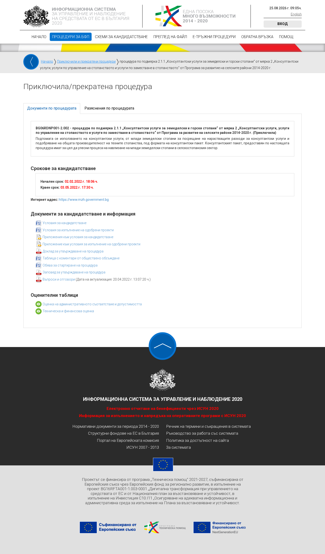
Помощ (286, 37)
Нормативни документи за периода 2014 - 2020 (115, 426)
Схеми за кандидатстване (121, 37)
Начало (39, 37)
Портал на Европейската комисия (128, 440)
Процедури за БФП (70, 37)
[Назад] (31, 62)
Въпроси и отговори (59, 279)
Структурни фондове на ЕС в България (123, 433)
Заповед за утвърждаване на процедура (74, 272)
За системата (178, 447)
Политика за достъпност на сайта (197, 440)
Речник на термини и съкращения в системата (208, 426)
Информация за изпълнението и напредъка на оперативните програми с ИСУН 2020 (162, 415)
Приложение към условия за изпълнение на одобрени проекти (91, 244)
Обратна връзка (257, 37)
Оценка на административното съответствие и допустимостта (92, 304)
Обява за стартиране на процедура (70, 265)
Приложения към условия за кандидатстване (78, 237)
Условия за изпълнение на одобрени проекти (78, 230)
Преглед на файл (170, 37)
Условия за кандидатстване (64, 223)
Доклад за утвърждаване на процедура (73, 251)
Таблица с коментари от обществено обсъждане (81, 258)
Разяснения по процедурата (109, 108)
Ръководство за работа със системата (202, 433)
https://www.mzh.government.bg (84, 199)
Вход (282, 24)
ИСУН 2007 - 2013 (142, 447)
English (296, 14)
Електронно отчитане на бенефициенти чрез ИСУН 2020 (163, 408)
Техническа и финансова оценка (68, 311)
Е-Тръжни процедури (214, 37)
